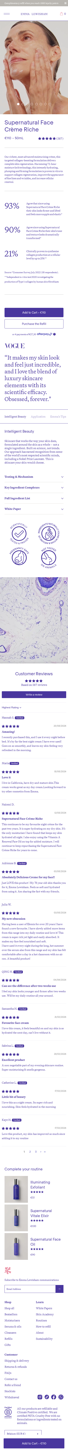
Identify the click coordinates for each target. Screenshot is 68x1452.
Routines (41, 1320)
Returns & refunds (16, 1366)
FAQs (8, 1373)
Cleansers (10, 1332)
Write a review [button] (34, 694)
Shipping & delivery (17, 1360)
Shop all (9, 1308)
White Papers (44, 1308)
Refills (8, 1338)
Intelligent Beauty (15, 416)
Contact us (11, 1379)
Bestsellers (11, 1314)
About (40, 1332)
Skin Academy (45, 1314)
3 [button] (36, 1151)
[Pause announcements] (65, 3)
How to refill (43, 1326)
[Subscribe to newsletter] (59, 1289)
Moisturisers (12, 1320)
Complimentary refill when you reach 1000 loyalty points (31, 3)
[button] (18, 104)
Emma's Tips (58, 416)
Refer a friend (13, 1385)
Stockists (10, 1391)
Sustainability (44, 1338)
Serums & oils (13, 1326)
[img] (10, 726)
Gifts (8, 1345)
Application (38, 416)
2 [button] (30, 1151)
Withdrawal (12, 1397)
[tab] (34, 476)
